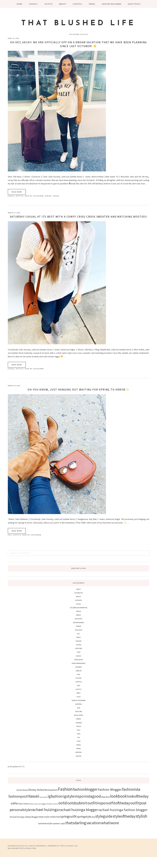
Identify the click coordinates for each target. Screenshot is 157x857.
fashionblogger (85, 789)
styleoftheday (124, 816)
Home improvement (79, 663)
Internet (78, 667)
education (78, 619)
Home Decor (78, 660)
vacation (93, 822)
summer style (58, 823)
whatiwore (110, 822)
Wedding (78, 752)
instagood (92, 796)
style (93, 817)
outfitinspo (96, 803)
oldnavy (32, 804)
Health (78, 656)
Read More (17, 192)
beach (19, 790)
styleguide (103, 816)
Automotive (78, 593)
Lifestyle (78, 682)
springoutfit (68, 816)
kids (78, 674)
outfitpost (138, 803)
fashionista (131, 789)
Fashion (78, 641)
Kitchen (78, 678)
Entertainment (78, 623)
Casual (11, 196)
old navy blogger (40, 804)
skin (78, 708)
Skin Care (78, 712)
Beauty (78, 597)
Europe (78, 626)
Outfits (19, 196)
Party (78, 693)
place (78, 697)
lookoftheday (138, 796)
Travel (56, 196)
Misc (78, 686)
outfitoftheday (118, 802)
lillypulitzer (105, 797)
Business (78, 600)
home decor (43, 797)
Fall (10, 535)
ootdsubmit (77, 802)
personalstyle (20, 809)
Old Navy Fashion (52, 804)
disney (25, 790)
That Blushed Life (78, 23)
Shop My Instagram (34, 196)
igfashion (55, 796)
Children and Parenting (78, 608)
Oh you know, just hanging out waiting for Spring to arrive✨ (78, 389)
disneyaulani (51, 789)
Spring (48, 196)
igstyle (68, 796)
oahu (14, 803)
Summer (79, 723)
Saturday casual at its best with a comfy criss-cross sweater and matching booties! (78, 216)
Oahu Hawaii (23, 803)
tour (78, 741)
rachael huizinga (45, 809)
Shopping (78, 704)
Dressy (78, 615)
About (78, 589)
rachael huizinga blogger (78, 809)
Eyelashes (78, 630)
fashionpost (17, 796)
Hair (78, 652)
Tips (78, 738)
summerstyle (45, 823)
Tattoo (78, 726)
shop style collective (49, 816)
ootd (62, 802)
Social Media (78, 715)
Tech (78, 730)
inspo (79, 796)
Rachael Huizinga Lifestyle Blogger (24, 817)
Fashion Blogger (110, 789)
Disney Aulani (36, 789)
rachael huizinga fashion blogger (122, 810)
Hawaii (33, 796)
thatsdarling (75, 822)
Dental (78, 611)
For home (78, 648)
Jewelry (79, 671)
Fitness (78, 645)
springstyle (84, 816)
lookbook (118, 796)
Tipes (78, 734)
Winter (78, 756)
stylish (141, 816)
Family (78, 637)
